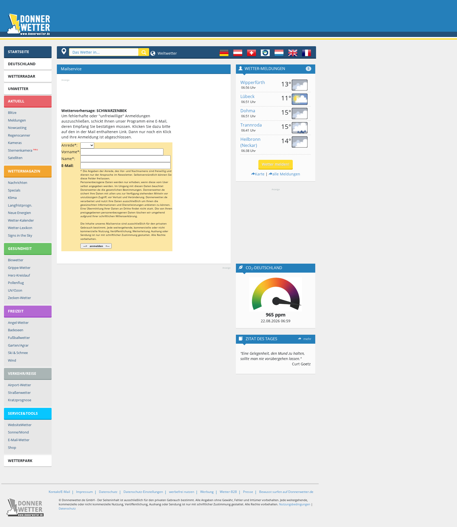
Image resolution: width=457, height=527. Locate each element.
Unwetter (18, 88)
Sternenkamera (23, 150)
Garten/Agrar (18, 345)
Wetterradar (21, 76)
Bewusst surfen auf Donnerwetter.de (286, 491)
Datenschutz (108, 491)
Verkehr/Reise (22, 373)
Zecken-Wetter (19, 297)
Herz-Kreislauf (19, 275)
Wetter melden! (275, 164)
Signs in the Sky (20, 235)
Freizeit (16, 311)
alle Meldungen (286, 173)
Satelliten (15, 157)
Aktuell (16, 101)
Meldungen (17, 120)
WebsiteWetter (19, 424)
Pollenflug (16, 282)
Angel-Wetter (18, 322)
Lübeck (247, 96)
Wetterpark (20, 460)
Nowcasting (17, 127)
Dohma (247, 111)
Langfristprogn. (20, 205)
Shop (12, 447)
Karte (259, 173)
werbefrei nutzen (181, 491)
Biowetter (15, 260)
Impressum (84, 491)
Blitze (12, 112)
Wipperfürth (252, 82)
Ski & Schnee (18, 352)
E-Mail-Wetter (18, 439)
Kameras (15, 142)
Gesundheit (20, 248)
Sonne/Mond (18, 432)
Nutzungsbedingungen (294, 504)
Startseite (18, 51)
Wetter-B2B (228, 491)
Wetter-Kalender (21, 220)
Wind (12, 360)
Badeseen (15, 330)
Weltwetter (167, 53)
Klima (12, 197)
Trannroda (251, 125)
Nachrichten (17, 182)
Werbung (207, 491)
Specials (14, 190)
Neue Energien (19, 212)
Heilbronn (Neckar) (250, 142)
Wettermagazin (24, 171)
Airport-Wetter (19, 385)
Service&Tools (23, 413)
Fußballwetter (19, 337)
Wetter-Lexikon (20, 227)
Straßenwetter (19, 392)
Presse (248, 491)
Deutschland (21, 63)
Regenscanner (19, 135)
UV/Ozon (15, 290)
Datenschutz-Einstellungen (143, 491)
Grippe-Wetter (19, 267)
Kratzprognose (19, 400)
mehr (307, 339)
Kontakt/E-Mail (59, 491)
